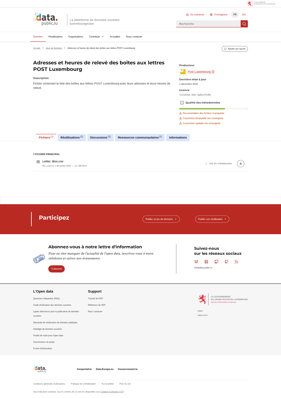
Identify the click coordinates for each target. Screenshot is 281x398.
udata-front (202, 315)
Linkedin (206, 261)
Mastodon (216, 261)
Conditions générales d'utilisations (49, 384)
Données (38, 36)
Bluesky (196, 261)
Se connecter (197, 14)
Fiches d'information (42, 348)
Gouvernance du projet (43, 342)
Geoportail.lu (84, 369)
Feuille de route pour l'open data (48, 335)
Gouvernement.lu (128, 369)
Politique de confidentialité (83, 384)
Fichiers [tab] (46, 137)
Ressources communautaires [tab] (139, 137)
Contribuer (94, 36)
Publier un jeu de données (159, 219)
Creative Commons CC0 (112, 392)
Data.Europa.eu (105, 369)
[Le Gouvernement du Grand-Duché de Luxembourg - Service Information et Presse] (223, 299)
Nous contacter (134, 36)
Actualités (115, 36)
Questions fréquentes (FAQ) (46, 298)
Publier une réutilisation (210, 219)
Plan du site (125, 384)
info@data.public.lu (203, 267)
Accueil (37, 48)
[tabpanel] (140, 168)
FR (235, 14)
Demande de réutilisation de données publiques (55, 322)
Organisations (75, 36)
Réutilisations (55, 36)
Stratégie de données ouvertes (47, 329)
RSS (236, 261)
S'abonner (56, 268)
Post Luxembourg (200, 71)
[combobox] (208, 23)
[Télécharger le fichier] (240, 163)
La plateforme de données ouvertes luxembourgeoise (95, 21)
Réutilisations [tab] (71, 137)
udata (200, 311)
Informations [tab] (178, 137)
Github (226, 261)
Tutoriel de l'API (95, 298)
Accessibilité (108, 384)
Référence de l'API (97, 305)
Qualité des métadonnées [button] (182, 102)
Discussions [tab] (100, 137)
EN (244, 14)
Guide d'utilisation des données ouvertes (52, 305)
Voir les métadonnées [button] (220, 163)
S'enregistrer (221, 14)
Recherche (244, 23)
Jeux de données (54, 48)
